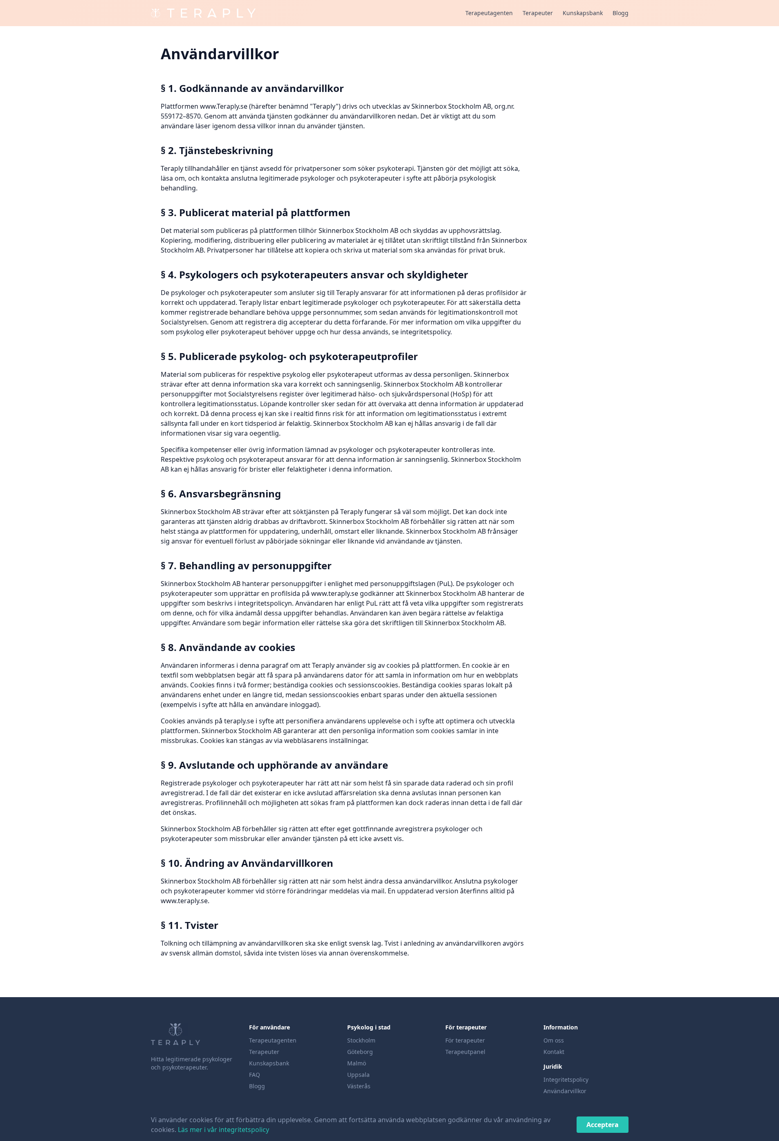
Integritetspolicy (565, 1079)
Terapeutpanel (465, 1052)
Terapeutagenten (489, 13)
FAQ (254, 1074)
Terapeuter (538, 13)
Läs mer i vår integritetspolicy (223, 1129)
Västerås (358, 1086)
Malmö (356, 1063)
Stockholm (361, 1040)
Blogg (621, 13)
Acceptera (602, 1124)
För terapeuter (465, 1040)
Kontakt (553, 1052)
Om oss (553, 1040)
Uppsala (358, 1074)
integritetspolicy (425, 331)
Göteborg (360, 1052)
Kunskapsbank (583, 13)
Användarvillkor (564, 1091)
